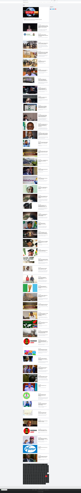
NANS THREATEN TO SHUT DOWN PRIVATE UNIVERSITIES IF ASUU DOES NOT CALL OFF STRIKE (43, 439)
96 (28, 473)
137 (27, 477)
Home (33, 2)
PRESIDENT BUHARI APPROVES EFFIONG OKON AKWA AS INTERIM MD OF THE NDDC (43, 35)
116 (40, 474)
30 (25, 467)
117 (42, 474)
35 (33, 467)
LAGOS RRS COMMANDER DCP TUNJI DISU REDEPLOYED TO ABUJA (43, 250)
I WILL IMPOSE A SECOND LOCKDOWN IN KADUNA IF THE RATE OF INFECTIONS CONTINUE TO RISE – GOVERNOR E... (43, 314)
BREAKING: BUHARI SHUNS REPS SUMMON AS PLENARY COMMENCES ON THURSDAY (42, 359)
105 (44, 473)
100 (35, 473)
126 (33, 476)
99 (33, 473)
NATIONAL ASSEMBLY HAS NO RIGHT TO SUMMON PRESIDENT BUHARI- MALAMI (42, 457)
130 (40, 476)
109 (27, 474)
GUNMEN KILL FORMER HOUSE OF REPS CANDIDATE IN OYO (42, 97)
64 (28, 470)
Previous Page (25, 464)
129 (38, 476)
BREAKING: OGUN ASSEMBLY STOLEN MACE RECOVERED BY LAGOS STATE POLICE (43, 152)
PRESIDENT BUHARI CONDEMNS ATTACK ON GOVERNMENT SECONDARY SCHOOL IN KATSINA (42, 89)
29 (23, 467)
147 (46, 477)
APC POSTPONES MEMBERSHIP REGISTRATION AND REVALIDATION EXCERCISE (42, 287)
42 (44, 467)
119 (46, 474)
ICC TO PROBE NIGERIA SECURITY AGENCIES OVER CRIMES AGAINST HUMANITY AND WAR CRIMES (42, 116)
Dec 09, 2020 (40, 437)
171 (38, 480)
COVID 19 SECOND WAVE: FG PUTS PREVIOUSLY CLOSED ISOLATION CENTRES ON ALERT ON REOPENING (43, 233)
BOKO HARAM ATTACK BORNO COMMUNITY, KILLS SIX (42, 61)
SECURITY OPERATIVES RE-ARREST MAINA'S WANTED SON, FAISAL (42, 268)
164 (25, 480)
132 (44, 476)
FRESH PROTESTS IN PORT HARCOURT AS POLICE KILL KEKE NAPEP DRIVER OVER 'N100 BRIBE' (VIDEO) (43, 332)
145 (42, 477)
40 (41, 467)
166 (29, 480)
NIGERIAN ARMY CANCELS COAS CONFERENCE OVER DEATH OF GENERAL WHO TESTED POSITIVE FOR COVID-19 (43, 341)
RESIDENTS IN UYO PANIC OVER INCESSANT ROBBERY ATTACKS (42, 413)
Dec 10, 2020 (40, 258)
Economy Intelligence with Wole (39, 2)
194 (29, 483)
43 (46, 467)
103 (40, 473)
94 (25, 473)
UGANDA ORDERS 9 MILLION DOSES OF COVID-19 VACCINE (42, 178)
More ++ (57, 2)
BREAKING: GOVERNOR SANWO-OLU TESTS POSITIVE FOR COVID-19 (42, 70)
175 (46, 480)
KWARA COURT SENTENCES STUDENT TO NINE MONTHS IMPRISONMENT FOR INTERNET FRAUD (43, 260)
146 (44, 477)
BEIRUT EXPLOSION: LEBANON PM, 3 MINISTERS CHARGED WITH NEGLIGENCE (43, 296)
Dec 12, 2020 (40, 42)
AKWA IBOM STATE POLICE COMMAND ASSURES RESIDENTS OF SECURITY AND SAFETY (43, 242)
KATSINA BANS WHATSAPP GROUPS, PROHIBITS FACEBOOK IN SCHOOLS (42, 350)
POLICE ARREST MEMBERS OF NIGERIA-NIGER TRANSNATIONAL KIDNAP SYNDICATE (42, 278)
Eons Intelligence (40, 491)
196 (33, 483)
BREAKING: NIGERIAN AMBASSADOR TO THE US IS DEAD (43, 169)
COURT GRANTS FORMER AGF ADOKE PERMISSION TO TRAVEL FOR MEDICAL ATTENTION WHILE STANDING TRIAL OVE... (43, 134)
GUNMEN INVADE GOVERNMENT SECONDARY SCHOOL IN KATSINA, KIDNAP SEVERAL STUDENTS (42, 107)
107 (23, 474)
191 (23, 483)
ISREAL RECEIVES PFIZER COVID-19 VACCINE (42, 447)
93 (23, 473)
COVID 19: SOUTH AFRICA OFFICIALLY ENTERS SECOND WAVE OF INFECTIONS (43, 323)
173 (42, 480)
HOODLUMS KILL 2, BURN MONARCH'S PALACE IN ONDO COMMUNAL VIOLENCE (43, 161)
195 (31, 483)
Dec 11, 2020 (40, 114)
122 (25, 476)
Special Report (44, 2)
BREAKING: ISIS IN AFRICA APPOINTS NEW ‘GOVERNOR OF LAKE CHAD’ (33, 19)
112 (33, 474)
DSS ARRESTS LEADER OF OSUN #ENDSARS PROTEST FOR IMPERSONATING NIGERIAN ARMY (42, 206)
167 (31, 480)
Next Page (43, 483)
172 (40, 480)
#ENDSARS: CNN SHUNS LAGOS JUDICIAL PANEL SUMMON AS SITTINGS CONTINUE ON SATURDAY (42, 80)
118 (44, 474)
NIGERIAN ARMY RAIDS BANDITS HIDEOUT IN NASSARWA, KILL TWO (42, 430)
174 (44, 480)
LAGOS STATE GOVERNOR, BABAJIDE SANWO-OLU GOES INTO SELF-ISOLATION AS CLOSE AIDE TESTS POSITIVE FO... (43, 125)
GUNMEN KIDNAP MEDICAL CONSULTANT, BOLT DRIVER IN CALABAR (42, 224)
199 (38, 483)
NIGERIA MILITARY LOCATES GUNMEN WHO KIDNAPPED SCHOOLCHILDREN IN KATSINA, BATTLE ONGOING (43, 53)
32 (28, 467)
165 (27, 480)
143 (38, 477)
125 (31, 476)
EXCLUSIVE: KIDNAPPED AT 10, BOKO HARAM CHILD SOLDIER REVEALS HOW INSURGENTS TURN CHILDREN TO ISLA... (43, 26)
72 (41, 470)
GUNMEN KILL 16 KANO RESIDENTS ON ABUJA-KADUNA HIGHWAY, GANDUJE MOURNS (42, 215)
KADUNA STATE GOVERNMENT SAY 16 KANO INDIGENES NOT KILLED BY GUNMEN (43, 197)
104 (42, 473)
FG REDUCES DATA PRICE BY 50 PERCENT (42, 386)
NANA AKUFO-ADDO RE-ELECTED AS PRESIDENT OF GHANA (43, 421)
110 (29, 474)
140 (33, 477)
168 (33, 480)
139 (31, 477)
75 (46, 470)
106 (46, 473)
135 (23, 477)
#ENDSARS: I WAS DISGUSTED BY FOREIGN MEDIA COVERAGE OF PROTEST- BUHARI (42, 404)
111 (31, 474)
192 (25, 483)
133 (46, 476)
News (35, 2)
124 (29, 476)
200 (40, 483)
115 (38, 474)
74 (44, 470)
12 (46, 464)
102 (38, 473)
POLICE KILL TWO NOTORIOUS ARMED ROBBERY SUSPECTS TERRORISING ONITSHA (43, 143)
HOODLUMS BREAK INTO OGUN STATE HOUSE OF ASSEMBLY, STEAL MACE (43, 305)
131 (42, 476)
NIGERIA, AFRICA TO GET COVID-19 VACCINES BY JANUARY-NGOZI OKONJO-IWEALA (42, 368)
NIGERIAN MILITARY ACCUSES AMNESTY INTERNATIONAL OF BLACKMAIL (42, 395)
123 (27, 476)
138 (29, 477)
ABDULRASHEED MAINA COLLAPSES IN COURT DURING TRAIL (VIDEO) (42, 377)
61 (23, 470)
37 (36, 467)
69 (36, 470)
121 (23, 476)
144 (40, 477)
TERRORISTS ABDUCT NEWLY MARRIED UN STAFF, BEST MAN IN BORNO (43, 43)
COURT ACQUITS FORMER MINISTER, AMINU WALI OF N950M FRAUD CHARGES (42, 188)
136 (25, 477)
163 (23, 480)
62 (25, 470)
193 (27, 483)
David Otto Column (54, 2)
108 (25, 474)
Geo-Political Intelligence (48, 2)
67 (33, 470)
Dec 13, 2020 (25, 18)
